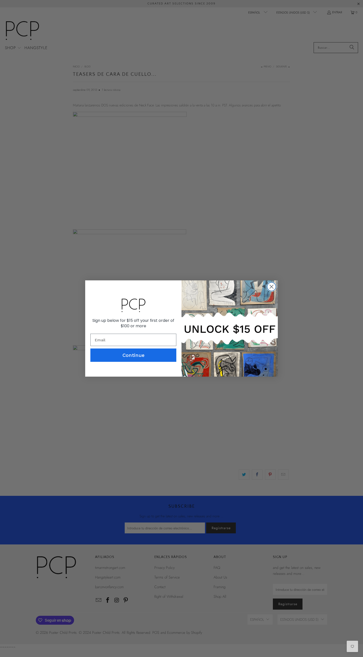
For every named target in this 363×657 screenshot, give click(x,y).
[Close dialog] (271, 286)
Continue (133, 355)
